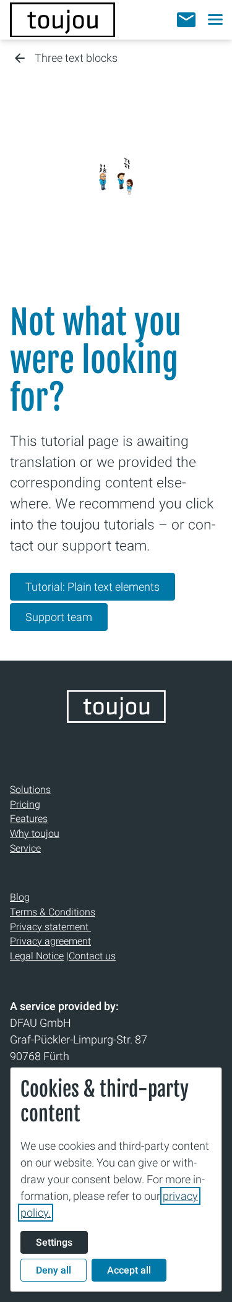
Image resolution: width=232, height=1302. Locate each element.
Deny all (53, 1270)
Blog (20, 897)
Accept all (129, 1270)
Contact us (92, 956)
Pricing (25, 804)
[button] (186, 20)
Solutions (30, 789)
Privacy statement (50, 927)
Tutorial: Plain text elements (92, 586)
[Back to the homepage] (62, 20)
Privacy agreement (50, 941)
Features (29, 818)
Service (25, 848)
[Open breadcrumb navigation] (20, 59)
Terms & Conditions (52, 912)
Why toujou (34, 833)
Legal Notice (37, 956)
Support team (58, 616)
